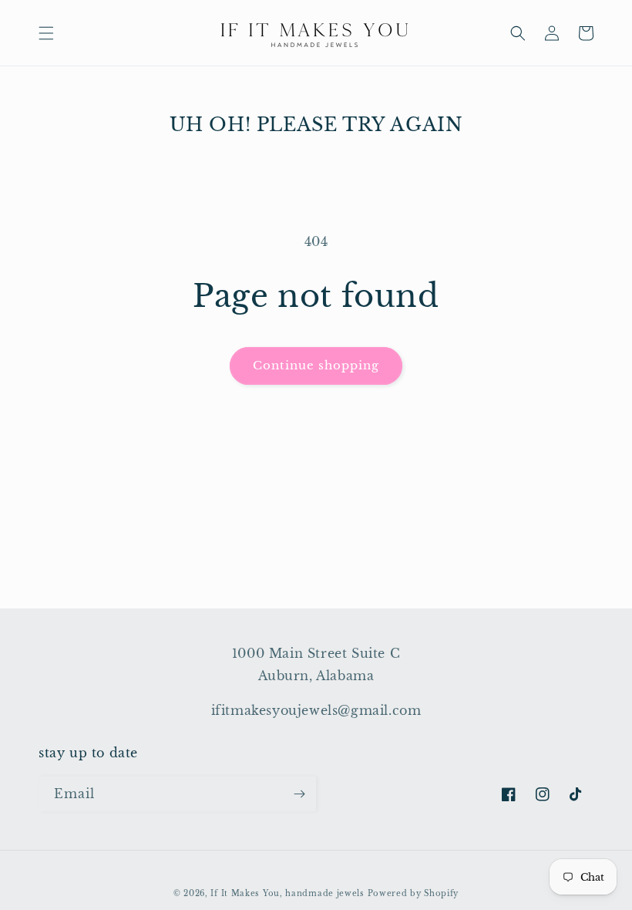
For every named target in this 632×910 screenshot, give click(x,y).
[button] (46, 33)
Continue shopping (316, 365)
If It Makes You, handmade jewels (287, 893)
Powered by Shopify (413, 893)
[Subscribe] (299, 794)
